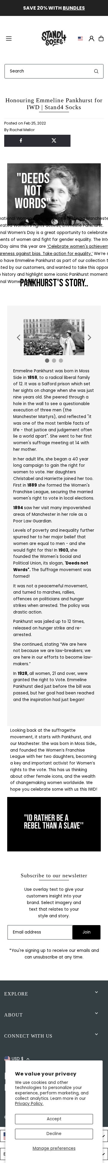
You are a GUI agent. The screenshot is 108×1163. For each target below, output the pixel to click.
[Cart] (101, 38)
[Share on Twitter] (54, 141)
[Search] (96, 71)
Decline (54, 1134)
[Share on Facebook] (20, 141)
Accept (54, 1119)
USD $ (17, 1059)
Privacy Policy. (29, 1103)
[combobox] (54, 71)
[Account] (91, 38)
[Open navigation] (19, 38)
